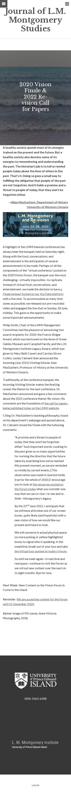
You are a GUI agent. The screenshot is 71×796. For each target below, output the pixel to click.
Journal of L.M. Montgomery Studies (35, 20)
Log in (35, 785)
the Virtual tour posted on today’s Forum (41, 551)
